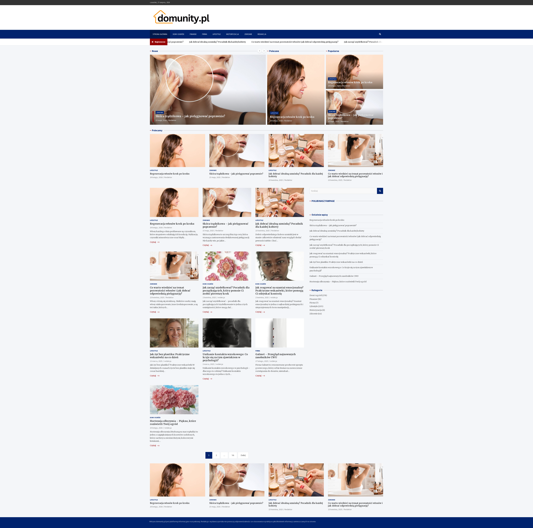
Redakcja (262, 34)
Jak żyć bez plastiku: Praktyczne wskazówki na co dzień (170, 356)
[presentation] (260, 51)
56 (233, 455)
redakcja (221, 297)
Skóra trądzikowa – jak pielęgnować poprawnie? (236, 173)
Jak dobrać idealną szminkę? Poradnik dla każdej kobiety (185, 42)
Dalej (243, 455)
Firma (204, 34)
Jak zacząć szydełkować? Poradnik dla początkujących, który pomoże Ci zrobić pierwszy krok (357, 42)
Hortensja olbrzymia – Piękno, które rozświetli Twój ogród (173, 423)
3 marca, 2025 (208, 364)
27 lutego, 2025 (261, 361)
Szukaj (380, 191)
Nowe (155, 51)
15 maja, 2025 (333, 121)
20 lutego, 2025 (156, 428)
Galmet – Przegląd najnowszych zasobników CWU (275, 356)
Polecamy (157, 130)
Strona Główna (160, 34)
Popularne (333, 51)
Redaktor (175, 120)
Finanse (193, 34)
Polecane (274, 51)
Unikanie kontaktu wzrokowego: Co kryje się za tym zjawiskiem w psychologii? (225, 357)
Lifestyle (217, 34)
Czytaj (153, 242)
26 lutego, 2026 (276, 120)
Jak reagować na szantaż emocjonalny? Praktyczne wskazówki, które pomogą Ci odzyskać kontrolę (279, 290)
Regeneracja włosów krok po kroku (292, 116)
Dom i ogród (178, 34)
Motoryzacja (232, 34)
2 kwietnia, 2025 (209, 297)
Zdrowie (248, 34)
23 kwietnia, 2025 (163, 120)
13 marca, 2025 (156, 361)
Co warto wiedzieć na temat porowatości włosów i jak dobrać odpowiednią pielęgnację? (262, 42)
